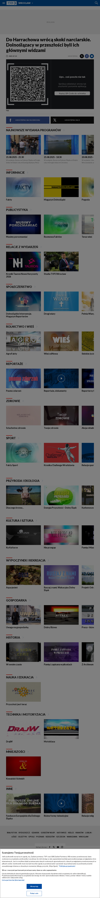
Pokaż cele (34, 893)
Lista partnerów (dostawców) (13, 880)
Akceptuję (34, 886)
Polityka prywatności (67, 866)
